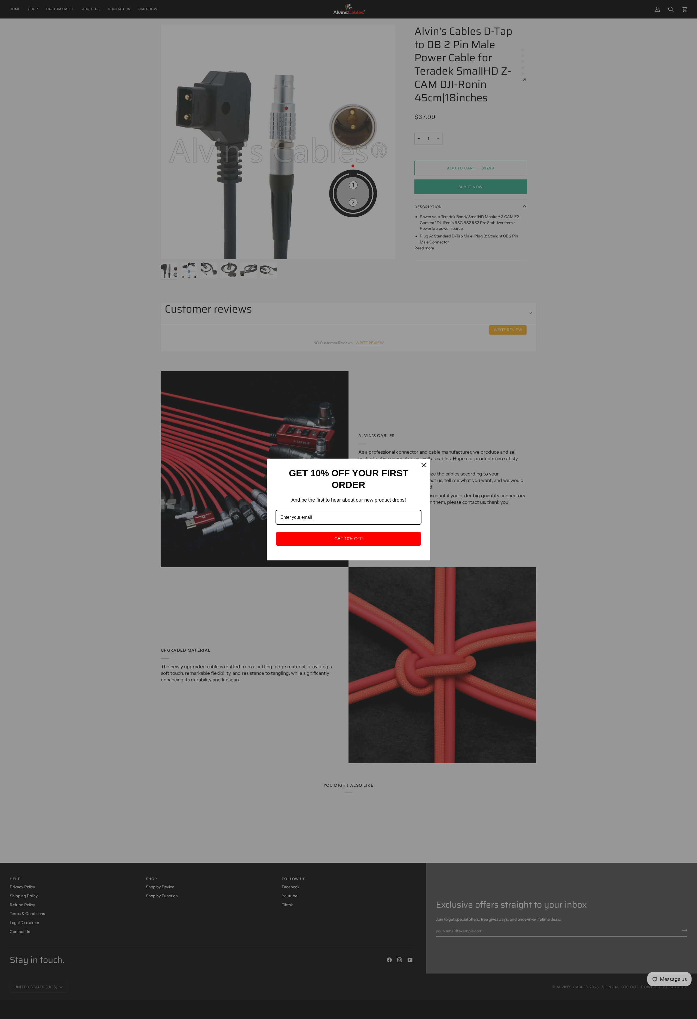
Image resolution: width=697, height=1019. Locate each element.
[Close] (423, 465)
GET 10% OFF (348, 538)
